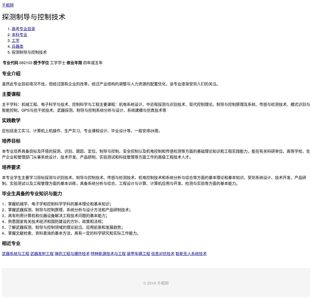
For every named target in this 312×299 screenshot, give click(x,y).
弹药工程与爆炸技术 (72, 253)
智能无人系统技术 (191, 253)
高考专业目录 (23, 28)
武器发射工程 (42, 253)
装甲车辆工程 (138, 253)
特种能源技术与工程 (108, 253)
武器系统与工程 (15, 253)
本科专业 (19, 34)
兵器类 (17, 46)
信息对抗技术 (163, 253)
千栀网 (8, 5)
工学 (16, 40)
